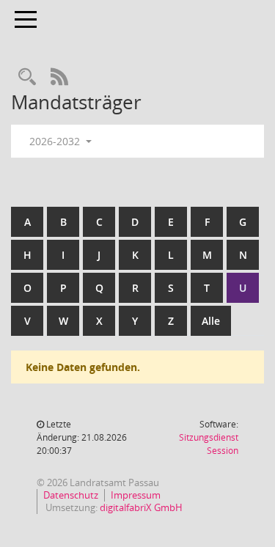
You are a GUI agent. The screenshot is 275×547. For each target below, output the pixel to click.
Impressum (136, 495)
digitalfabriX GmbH (141, 507)
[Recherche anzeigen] (27, 77)
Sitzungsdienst (208, 444)
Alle (211, 321)
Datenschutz (70, 495)
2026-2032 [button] (56, 141)
